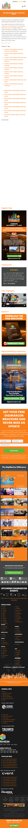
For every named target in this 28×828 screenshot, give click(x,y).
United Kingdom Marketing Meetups (10, 780)
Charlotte (4, 610)
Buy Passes (5, 714)
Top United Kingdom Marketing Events (10, 764)
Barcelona (4, 628)
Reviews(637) (19, 1)
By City (13, 594)
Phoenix (17, 615)
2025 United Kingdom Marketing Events (10, 760)
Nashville (18, 608)
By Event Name (7, 594)
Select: (1, 593)
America (4, 648)
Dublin (3, 630)
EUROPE (3, 624)
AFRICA (3, 638)
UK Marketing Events (5, 799)
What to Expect (6, 695)
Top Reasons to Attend (8, 698)
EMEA (3, 653)
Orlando (18, 611)
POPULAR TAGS (6, 756)
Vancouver (18, 632)
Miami (17, 606)
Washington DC (19, 621)
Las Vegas (4, 621)
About (4, 691)
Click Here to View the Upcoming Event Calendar (14, 599)
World (3, 657)
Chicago (4, 611)
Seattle (17, 620)
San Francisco (19, 618)
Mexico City (18, 636)
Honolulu (4, 618)
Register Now (6, 208)
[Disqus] (14, 142)
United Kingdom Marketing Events (10, 759)
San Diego (18, 616)
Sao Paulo (18, 639)
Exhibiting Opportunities (8, 721)
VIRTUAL (3, 646)
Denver (4, 615)
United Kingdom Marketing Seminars (10, 782)
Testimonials (6, 265)
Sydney (17, 663)
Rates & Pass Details (7, 716)
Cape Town (4, 642)
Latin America (5, 655)
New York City (19, 610)
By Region (25, 594)
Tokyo (17, 656)
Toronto (18, 630)
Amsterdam (4, 626)
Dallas (3, 613)
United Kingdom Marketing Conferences (10, 765)
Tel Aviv (4, 636)
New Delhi (18, 650)
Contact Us (5, 723)
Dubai (3, 634)
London (17, 644)
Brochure (5, 312)
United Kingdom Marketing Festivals (10, 777)
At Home (4, 652)
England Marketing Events (17, 799)
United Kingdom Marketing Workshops (10, 785)
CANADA (17, 626)
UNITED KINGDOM (19, 642)
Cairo (3, 640)
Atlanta (3, 606)
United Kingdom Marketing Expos (10, 767)
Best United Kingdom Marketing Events (10, 762)
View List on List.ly (5, 43)
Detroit (3, 616)
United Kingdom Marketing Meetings (10, 779)
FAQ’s (4, 700)
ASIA (16, 648)
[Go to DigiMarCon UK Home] (6, 5)
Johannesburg (5, 644)
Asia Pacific (4, 650)
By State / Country (18, 594)
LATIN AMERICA (18, 634)
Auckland (18, 660)
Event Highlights (7, 291)
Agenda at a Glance (7, 693)
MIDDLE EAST (4, 632)
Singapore (18, 654)
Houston (4, 620)
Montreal (18, 628)
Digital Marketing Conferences (13, 351)
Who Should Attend (7, 696)
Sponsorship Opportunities (9, 719)
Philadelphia (18, 613)
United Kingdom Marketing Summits (10, 784)
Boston (4, 608)
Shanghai (18, 652)
